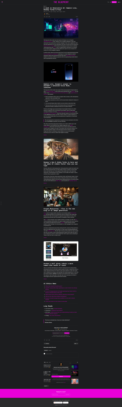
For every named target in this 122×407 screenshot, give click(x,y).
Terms (63, 400)
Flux (55, 47)
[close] (70, 363)
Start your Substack (58, 402)
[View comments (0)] (47, 17)
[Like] (45, 17)
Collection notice (67, 400)
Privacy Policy (68, 379)
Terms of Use (65, 378)
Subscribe (114, 2)
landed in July (51, 230)
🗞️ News (45, 6)
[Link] (42, 85)
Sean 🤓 (47, 13)
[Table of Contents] (1, 203)
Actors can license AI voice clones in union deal (56, 301)
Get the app (66, 402)
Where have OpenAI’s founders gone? (53, 286)
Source (45, 134)
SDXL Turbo (58, 180)
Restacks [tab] (50, 350)
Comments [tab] (46, 350)
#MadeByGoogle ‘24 (48, 41)
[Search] (108, 2)
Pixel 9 (73, 91)
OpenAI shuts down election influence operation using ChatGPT (59, 294)
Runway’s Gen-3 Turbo (49, 45)
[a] (61, 149)
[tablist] (48, 350)
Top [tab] (44, 362)
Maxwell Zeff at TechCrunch (50, 113)
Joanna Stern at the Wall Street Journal (66, 111)
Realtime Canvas (73, 180)
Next (75, 343)
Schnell (62, 222)
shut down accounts (70, 55)
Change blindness (58, 308)
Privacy (60, 400)
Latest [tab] (47, 362)
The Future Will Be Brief (55, 315)
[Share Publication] (110, 2)
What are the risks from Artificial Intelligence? (56, 296)
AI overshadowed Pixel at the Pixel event (59, 92)
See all (45, 385)
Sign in (119, 2)
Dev (76, 219)
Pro (46, 219)
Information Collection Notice (61, 379)
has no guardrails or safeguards (51, 54)
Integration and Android (56, 310)
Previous (47, 343)
